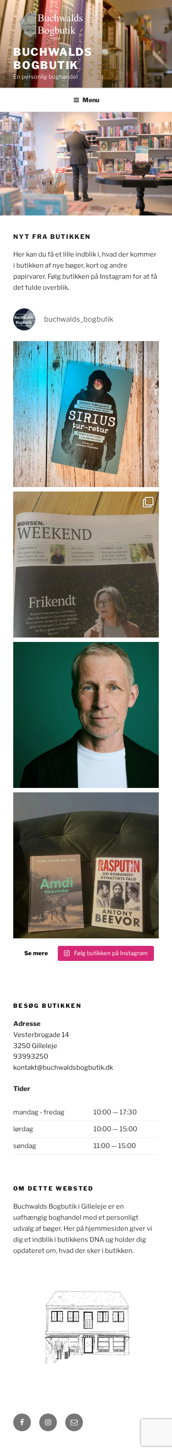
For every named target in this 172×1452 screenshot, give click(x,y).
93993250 (30, 1056)
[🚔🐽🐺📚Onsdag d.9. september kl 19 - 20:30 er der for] (86, 715)
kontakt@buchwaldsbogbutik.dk (63, 1068)
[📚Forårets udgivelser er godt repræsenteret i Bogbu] (86, 414)
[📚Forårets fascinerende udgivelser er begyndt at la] (86, 865)
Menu (90, 100)
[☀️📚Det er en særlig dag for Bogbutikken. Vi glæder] (86, 565)
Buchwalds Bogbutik (53, 59)
